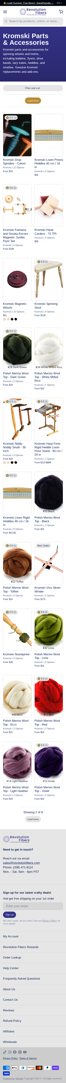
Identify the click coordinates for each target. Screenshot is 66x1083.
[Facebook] (15, 1052)
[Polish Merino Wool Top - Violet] (48, 763)
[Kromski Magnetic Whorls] (17, 279)
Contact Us (10, 999)
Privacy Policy (49, 920)
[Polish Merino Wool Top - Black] (48, 493)
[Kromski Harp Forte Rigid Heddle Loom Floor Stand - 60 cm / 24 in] (48, 419)
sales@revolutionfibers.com (21, 863)
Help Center (11, 968)
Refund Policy (12, 1020)
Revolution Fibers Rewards (21, 947)
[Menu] (6, 11)
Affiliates (8, 1031)
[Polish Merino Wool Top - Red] (48, 696)
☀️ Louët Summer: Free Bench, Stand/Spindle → (28, 3)
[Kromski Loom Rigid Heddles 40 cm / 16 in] (17, 493)
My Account (10, 936)
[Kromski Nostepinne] (17, 630)
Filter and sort (32, 88)
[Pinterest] (20, 1052)
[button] (33, 100)
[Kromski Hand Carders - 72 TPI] (48, 205)
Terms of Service (28, 1058)
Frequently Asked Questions (21, 978)
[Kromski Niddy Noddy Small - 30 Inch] (17, 419)
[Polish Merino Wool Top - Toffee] (17, 563)
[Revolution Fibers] (33, 11)
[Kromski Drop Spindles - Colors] (17, 135)
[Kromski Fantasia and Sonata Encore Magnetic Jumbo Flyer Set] (17, 205)
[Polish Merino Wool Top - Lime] (48, 630)
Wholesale (10, 1042)
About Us (9, 989)
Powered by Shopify (13, 1078)
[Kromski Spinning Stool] (48, 279)
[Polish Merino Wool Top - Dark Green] (17, 349)
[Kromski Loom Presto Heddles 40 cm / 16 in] (48, 135)
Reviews (8, 1010)
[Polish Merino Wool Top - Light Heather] (17, 763)
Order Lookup (12, 957)
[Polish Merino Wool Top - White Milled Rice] (48, 349)
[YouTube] (25, 1052)
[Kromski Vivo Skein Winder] (48, 563)
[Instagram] (10, 1052)
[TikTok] (5, 1052)
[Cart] (59, 11)
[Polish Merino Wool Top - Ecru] (17, 696)
